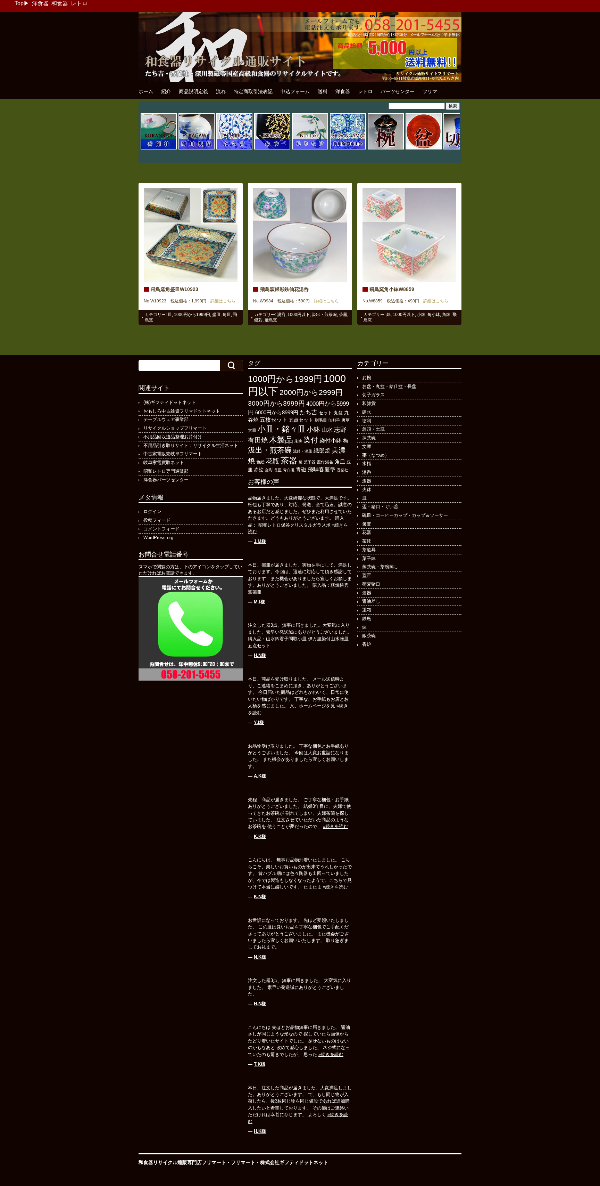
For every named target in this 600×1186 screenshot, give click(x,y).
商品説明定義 (193, 91)
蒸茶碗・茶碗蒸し (380, 566)
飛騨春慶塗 (321, 469)
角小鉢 (433, 314)
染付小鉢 (330, 440)
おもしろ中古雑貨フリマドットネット (181, 411)
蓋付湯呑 (325, 462)
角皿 (227, 314)
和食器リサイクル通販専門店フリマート (182, 1162)
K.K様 (260, 836)
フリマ (430, 91)
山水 (327, 430)
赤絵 (259, 469)
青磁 (301, 469)
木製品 (281, 439)
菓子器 (309, 462)
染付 (310, 440)
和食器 (59, 3)
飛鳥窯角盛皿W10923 (174, 289)
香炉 (366, 644)
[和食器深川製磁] (196, 148)
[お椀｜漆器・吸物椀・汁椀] (385, 148)
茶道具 (369, 549)
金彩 (269, 470)
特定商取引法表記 (253, 91)
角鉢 (446, 314)
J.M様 (260, 541)
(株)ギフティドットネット (169, 402)
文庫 (366, 446)
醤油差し (371, 601)
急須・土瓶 (373, 429)
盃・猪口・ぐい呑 (380, 506)
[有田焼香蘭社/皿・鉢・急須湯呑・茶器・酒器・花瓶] (158, 148)
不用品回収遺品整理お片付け (172, 436)
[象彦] (272, 148)
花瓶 (272, 461)
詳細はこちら (220, 301)
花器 (366, 532)
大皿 (252, 430)
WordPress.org (158, 537)
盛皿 (216, 314)
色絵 (260, 462)
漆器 (366, 481)
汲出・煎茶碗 (324, 314)
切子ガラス (373, 394)
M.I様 (259, 601)
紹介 (166, 91)
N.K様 (260, 957)
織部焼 (322, 450)
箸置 (366, 524)
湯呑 (281, 314)
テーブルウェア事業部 (166, 419)
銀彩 (258, 320)
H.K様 (260, 1131)
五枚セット (274, 420)
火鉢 (366, 489)
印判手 (334, 420)
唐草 (345, 420)
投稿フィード (156, 520)
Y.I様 (259, 722)
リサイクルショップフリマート (175, 428)
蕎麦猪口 (371, 584)
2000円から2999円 (311, 392)
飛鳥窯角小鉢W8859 (391, 289)
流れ (221, 91)
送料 (322, 91)
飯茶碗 (369, 635)
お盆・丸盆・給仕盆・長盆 (389, 386)
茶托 (366, 541)
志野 (340, 429)
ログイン (152, 511)
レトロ (79, 3)
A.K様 (260, 776)
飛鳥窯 (271, 320)
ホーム (146, 91)
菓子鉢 (369, 558)
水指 (366, 463)
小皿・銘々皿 (282, 428)
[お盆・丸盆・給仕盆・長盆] (423, 148)
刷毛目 (321, 420)
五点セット (301, 420)
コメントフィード (161, 528)
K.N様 (260, 896)
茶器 (343, 314)
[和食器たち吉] (234, 148)
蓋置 (366, 575)
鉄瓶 (366, 618)
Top (19, 3)
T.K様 (259, 1064)
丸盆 (338, 412)
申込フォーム (295, 91)
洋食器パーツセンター (166, 479)
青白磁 (288, 470)
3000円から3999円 (276, 403)
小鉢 (421, 314)
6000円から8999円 (276, 412)
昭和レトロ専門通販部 (166, 471)
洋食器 (40, 3)
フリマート (243, 1162)
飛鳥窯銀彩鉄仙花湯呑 (284, 289)
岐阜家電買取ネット (163, 462)
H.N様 (260, 655)
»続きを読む (335, 826)
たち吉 (308, 412)
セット (325, 413)
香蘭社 (342, 470)
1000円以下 (299, 314)
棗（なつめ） (375, 455)
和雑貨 (369, 403)
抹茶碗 (369, 437)
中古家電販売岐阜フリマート (172, 453)
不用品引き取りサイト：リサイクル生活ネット (190, 445)
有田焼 (258, 440)
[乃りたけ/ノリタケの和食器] (310, 148)
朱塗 (298, 441)
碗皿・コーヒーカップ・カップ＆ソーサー (405, 515)
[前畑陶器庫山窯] (348, 148)
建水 (366, 412)
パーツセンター (398, 91)
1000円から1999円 (192, 314)
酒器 (366, 592)
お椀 (366, 377)
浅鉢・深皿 (302, 451)
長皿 (278, 470)
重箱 (366, 609)
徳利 (366, 420)
